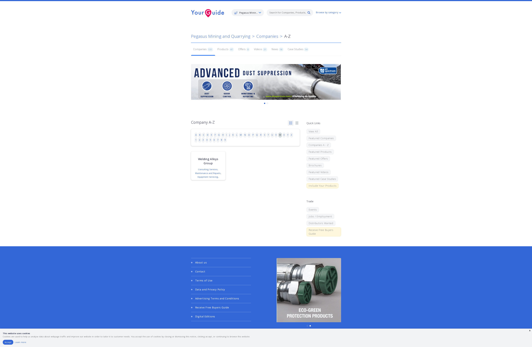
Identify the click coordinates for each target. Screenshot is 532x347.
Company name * (277, 166)
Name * (214, 166)
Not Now (238, 195)
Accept (8, 342)
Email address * (218, 179)
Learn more (20, 342)
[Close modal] (319, 146)
